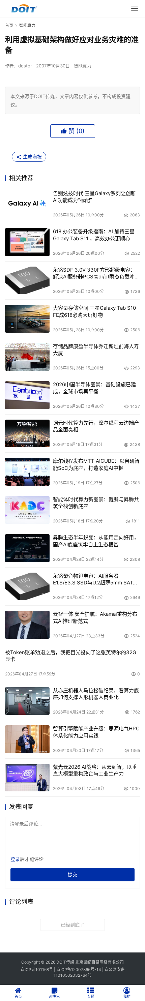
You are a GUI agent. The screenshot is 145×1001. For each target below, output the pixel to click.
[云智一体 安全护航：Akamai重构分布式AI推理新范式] (27, 625)
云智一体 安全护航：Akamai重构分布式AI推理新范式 (95, 617)
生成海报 (32, 156)
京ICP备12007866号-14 (78, 969)
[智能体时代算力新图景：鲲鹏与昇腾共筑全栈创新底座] (27, 510)
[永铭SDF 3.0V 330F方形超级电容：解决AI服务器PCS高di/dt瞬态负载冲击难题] (27, 281)
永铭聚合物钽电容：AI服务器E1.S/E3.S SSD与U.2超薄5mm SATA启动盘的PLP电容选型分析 (94, 579)
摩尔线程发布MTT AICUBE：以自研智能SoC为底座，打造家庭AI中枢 (96, 464)
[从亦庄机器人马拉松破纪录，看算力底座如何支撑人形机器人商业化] (27, 701)
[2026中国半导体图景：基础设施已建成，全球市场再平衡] (27, 395)
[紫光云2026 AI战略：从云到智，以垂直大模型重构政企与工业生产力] (27, 778)
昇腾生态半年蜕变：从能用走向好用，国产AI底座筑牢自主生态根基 (96, 540)
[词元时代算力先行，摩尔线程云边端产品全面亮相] (27, 434)
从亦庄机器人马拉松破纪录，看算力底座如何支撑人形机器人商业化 (96, 693)
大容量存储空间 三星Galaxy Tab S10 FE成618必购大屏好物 (94, 311)
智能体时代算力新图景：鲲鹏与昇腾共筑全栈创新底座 (96, 502)
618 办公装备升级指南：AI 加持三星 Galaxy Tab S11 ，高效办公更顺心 (94, 234)
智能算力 (82, 65)
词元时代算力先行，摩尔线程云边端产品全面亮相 (96, 426)
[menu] (134, 8)
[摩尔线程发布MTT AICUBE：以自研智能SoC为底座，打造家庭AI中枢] (27, 472)
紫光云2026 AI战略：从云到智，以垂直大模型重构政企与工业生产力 (95, 770)
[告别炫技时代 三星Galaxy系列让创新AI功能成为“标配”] (27, 204)
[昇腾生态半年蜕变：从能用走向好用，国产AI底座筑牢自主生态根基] (27, 548)
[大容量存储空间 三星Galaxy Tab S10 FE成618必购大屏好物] (27, 319)
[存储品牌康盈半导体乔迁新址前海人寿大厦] (27, 357)
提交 (72, 874)
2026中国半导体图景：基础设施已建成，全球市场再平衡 (94, 387)
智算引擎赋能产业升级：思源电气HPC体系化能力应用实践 (96, 731)
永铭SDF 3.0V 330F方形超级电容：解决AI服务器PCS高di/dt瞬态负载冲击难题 (96, 273)
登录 (15, 859)
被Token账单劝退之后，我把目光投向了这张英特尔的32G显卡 (70, 655)
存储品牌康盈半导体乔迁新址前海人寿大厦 (96, 349)
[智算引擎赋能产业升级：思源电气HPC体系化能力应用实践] (27, 739)
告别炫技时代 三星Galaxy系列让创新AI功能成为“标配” (94, 196)
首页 (9, 25)
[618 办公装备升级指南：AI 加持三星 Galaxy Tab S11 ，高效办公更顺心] (27, 242)
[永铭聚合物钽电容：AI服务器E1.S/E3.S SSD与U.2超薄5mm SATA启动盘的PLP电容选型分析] (27, 587)
